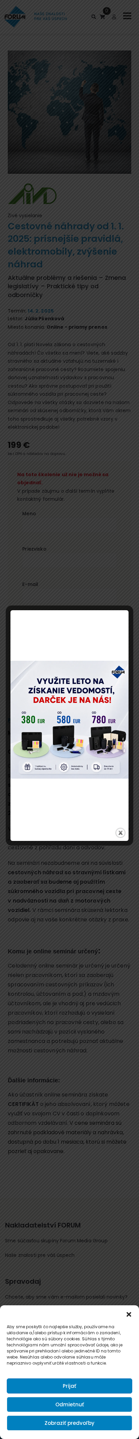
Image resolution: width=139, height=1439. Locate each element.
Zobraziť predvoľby (69, 1423)
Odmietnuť (69, 1404)
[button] (129, 1313)
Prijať (69, 1385)
